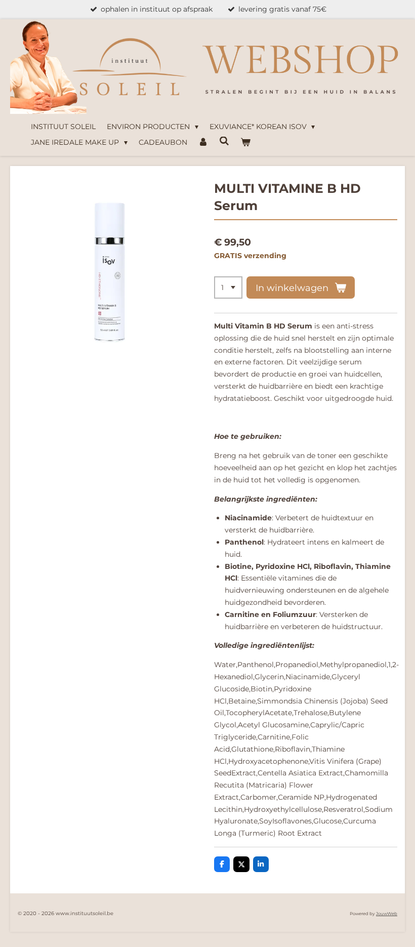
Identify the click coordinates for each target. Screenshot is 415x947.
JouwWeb (386, 913)
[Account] (203, 143)
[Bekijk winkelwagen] (245, 143)
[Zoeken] (224, 141)
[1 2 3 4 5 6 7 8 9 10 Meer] (228, 287)
